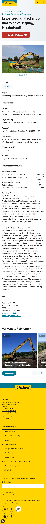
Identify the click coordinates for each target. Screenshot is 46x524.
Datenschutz (16, 503)
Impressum (6, 503)
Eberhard (5, 12)
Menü (41, 2)
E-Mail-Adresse (7, 482)
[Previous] (29, 70)
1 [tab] (20, 75)
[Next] (40, 70)
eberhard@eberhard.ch (11, 316)
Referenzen (15, 12)
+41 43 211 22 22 (10, 411)
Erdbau (7, 86)
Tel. (3, 411)
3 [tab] (24, 75)
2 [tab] (22, 75)
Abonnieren (8, 492)
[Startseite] (9, 3)
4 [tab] (26, 75)
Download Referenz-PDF (17, 35)
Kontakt (7, 418)
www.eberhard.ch (9, 313)
